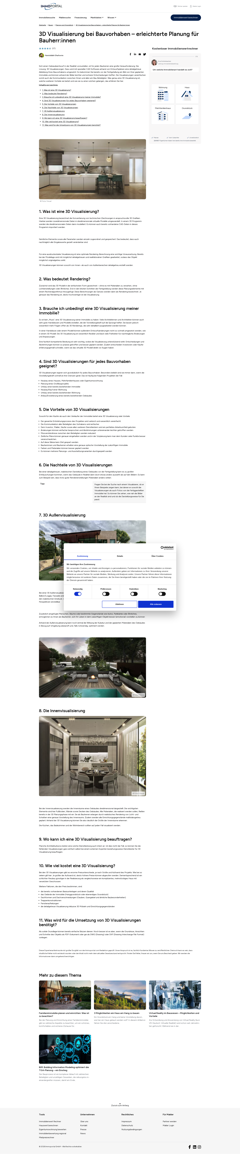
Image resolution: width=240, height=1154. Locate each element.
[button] (130, 54)
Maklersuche (65, 17)
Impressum (127, 1121)
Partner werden (169, 1121)
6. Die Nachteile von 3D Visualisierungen (60, 107)
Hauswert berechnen (48, 1125)
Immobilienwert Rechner (50, 1121)
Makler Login (168, 1125)
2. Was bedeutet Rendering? (54, 93)
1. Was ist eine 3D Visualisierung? (56, 90)
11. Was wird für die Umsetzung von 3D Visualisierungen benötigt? (71, 125)
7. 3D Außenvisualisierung (53, 111)
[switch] (106, 594)
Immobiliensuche (47, 17)
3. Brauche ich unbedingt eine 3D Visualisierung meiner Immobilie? (71, 97)
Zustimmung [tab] (82, 556)
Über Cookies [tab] (158, 556)
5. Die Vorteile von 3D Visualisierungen (59, 104)
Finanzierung (81, 17)
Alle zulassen (156, 604)
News (83, 1133)
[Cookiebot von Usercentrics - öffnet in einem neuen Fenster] (163, 548)
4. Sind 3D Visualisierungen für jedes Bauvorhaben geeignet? (69, 100)
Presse (83, 1129)
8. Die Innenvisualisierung (53, 114)
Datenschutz (127, 1125)
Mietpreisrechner (46, 1137)
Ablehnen (119, 604)
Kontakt (83, 1125)
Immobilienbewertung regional (52, 1133)
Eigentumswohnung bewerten (52, 1129)
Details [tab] (120, 556)
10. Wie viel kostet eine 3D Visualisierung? (60, 121)
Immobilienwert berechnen (186, 17)
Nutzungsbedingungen (132, 1129)
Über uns (84, 1121)
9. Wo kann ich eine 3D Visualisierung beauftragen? (64, 118)
